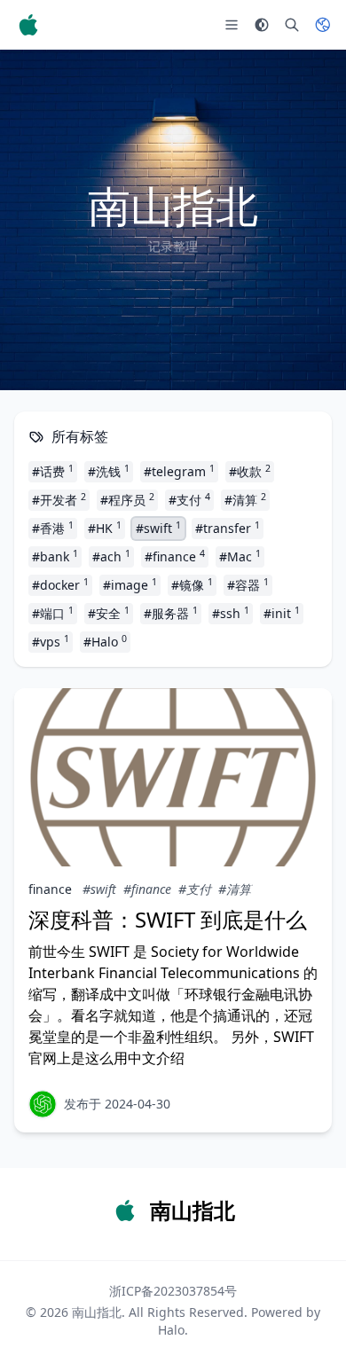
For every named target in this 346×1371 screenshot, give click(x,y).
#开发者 (59, 499)
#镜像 (192, 584)
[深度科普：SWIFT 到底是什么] (173, 777)
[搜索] (292, 25)
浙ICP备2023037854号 (173, 1290)
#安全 (109, 613)
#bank (55, 556)
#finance (175, 556)
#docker (60, 584)
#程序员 (127, 499)
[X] (42, 1104)
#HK (105, 528)
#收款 (250, 471)
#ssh (230, 613)
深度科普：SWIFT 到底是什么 (167, 919)
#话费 (53, 471)
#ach (111, 556)
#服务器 (171, 613)
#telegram (179, 471)
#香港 (53, 528)
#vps (50, 641)
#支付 (189, 499)
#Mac (240, 556)
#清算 (245, 499)
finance (50, 889)
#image (130, 584)
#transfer (227, 528)
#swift (158, 528)
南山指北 (97, 1312)
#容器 (248, 584)
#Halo (105, 641)
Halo (171, 1329)
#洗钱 (109, 471)
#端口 (53, 613)
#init (281, 613)
